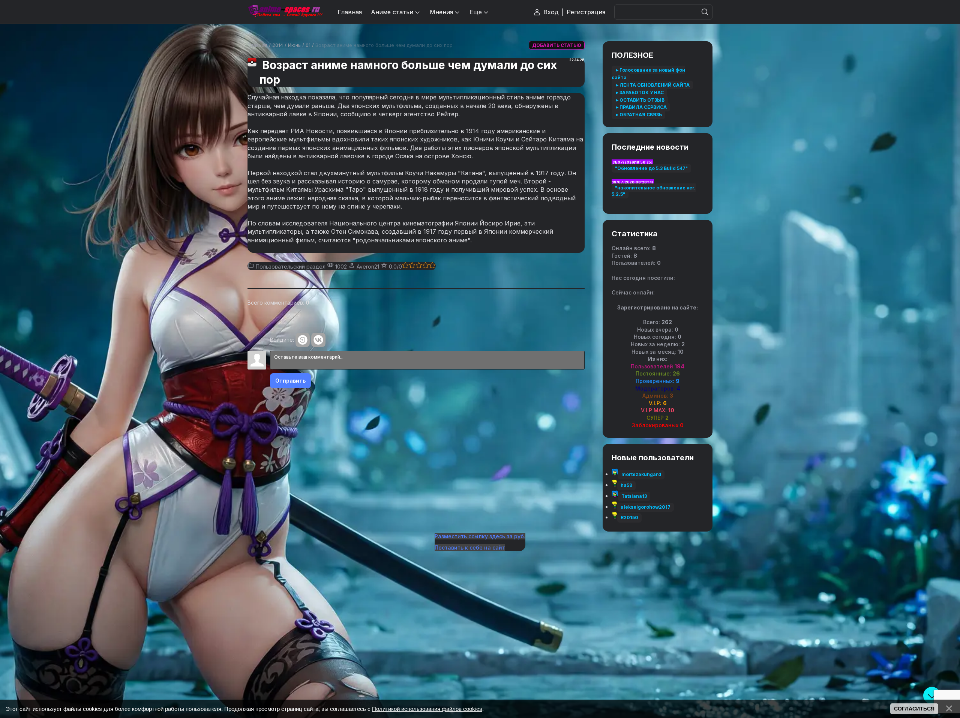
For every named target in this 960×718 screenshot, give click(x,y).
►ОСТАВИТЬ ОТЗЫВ (639, 100)
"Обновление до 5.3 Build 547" (651, 168)
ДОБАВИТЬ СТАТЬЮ (556, 45)
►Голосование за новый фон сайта (648, 73)
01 (308, 45)
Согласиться (914, 709)
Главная (257, 45)
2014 (277, 45)
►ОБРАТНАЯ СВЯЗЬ (638, 114)
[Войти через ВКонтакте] (318, 340)
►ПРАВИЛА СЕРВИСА (641, 107)
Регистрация (586, 12)
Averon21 (368, 266)
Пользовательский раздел (291, 266)
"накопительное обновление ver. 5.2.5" (654, 191)
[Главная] (285, 12)
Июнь (294, 45)
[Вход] (303, 340)
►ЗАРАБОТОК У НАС (639, 92)
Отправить (290, 380)
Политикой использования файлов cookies (427, 709)
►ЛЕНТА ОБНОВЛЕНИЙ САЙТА (652, 85)
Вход (551, 12)
